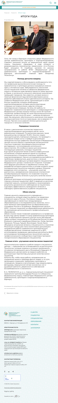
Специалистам (37, 318)
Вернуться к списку (12, 293)
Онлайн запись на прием (29, 7)
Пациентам (35, 315)
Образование (36, 321)
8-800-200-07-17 (18, 361)
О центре (34, 312)
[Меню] (55, 3)
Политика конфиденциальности (12, 387)
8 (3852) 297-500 (16, 363)
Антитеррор (35, 328)
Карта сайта (9, 391)
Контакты (34, 324)
